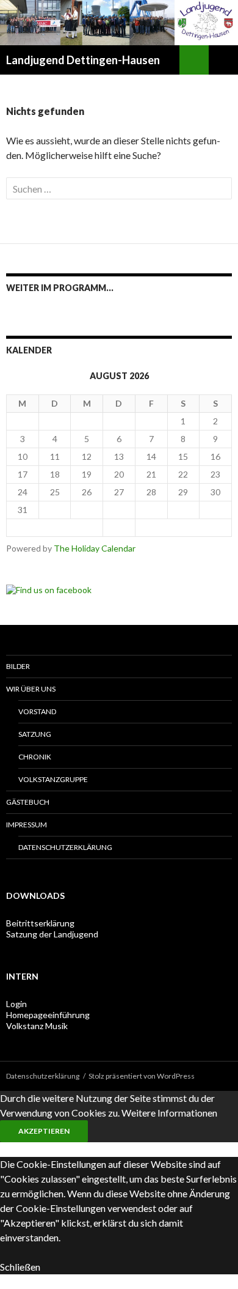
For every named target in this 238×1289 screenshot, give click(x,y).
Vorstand (37, 711)
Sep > (183, 527)
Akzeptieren (44, 1131)
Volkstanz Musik (37, 1026)
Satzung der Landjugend (52, 934)
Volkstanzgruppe (53, 779)
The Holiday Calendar (94, 548)
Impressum (26, 824)
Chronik (34, 756)
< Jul (54, 527)
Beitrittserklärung (40, 923)
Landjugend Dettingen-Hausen (83, 60)
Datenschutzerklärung (65, 847)
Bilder (18, 666)
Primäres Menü (223, 60)
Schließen (20, 1266)
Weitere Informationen (169, 1112)
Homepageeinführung (48, 1015)
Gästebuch (27, 802)
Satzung (34, 734)
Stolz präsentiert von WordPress (141, 1075)
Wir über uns (31, 688)
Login (16, 1004)
